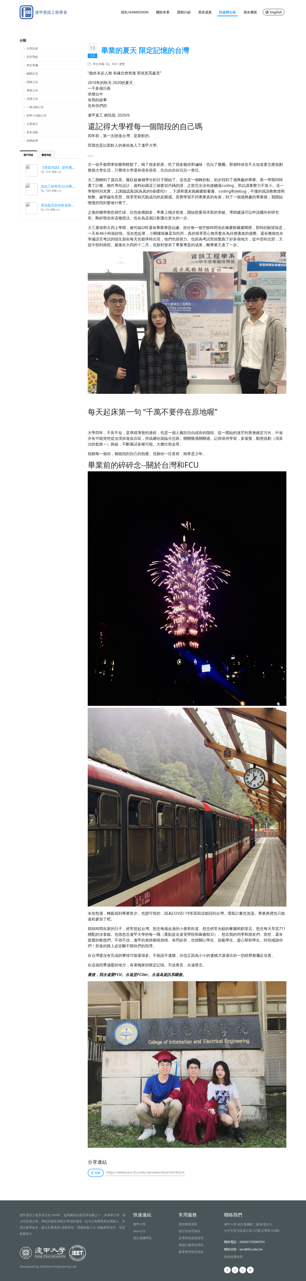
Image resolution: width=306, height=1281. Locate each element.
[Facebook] (227, 1270)
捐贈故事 (32, 141)
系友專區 (250, 12)
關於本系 (162, 12)
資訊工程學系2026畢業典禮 (61, 186)
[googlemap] (250, 1270)
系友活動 (32, 132)
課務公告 (32, 82)
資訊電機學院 (142, 1238)
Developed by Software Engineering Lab (48, 1266)
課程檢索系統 (188, 1224)
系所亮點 (32, 57)
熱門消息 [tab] (28, 154)
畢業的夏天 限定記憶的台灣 (145, 50)
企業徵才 (32, 124)
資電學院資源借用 (191, 1238)
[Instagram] (235, 1270)
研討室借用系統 (189, 1231)
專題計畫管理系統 (191, 1245)
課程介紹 (184, 12)
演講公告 (32, 99)
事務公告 (32, 90)
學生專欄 (32, 65)
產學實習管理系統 (191, 1252)
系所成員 (205, 12)
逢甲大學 (139, 1224)
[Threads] (242, 1270)
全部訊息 (32, 48)
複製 (97, 1173)
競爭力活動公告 (37, 115)
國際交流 (32, 74)
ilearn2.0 (139, 1231)
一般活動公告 (35, 107)
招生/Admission (134, 12)
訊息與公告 (227, 12)
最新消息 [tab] (46, 154)
